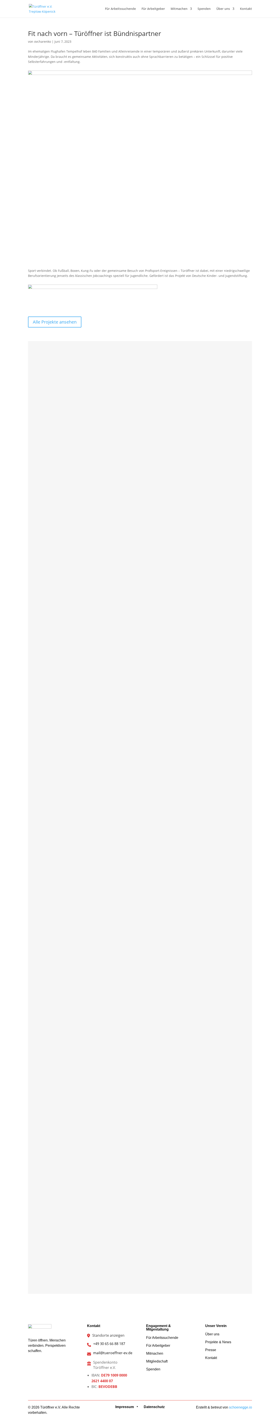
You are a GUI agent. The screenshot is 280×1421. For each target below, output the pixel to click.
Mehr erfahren (69, 393)
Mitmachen (179, 9)
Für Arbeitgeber (153, 9)
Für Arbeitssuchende (120, 9)
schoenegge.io (240, 1407)
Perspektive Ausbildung (67, 1236)
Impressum (124, 1407)
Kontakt (246, 9)
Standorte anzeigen (108, 1335)
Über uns (223, 9)
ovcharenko (42, 41)
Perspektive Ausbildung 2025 (71, 718)
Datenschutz (154, 1407)
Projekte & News (218, 1342)
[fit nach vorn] (140, 262)
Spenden (204, 9)
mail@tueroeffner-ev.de (112, 1352)
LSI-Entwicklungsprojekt (67, 369)
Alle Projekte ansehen (55, 322)
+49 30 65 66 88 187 (109, 1343)
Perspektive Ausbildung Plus (71, 1063)
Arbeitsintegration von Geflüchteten (76, 891)
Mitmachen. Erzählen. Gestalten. (74, 546)
